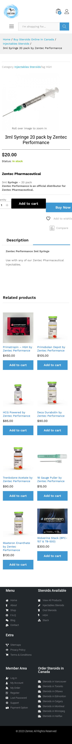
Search (64, 26)
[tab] (17, 240)
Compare (62, 227)
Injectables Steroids (27, 66)
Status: (6, 161)
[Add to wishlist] (22, 340)
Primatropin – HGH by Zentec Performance (17, 348)
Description (17, 240)
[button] (18, 365)
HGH (49, 66)
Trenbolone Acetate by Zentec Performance (17, 479)
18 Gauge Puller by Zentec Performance (51, 479)
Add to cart (28, 203)
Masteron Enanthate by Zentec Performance (16, 546)
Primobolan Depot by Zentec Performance (51, 348)
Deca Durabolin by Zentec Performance (51, 414)
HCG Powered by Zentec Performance (16, 414)
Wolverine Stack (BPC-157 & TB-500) (52, 539)
